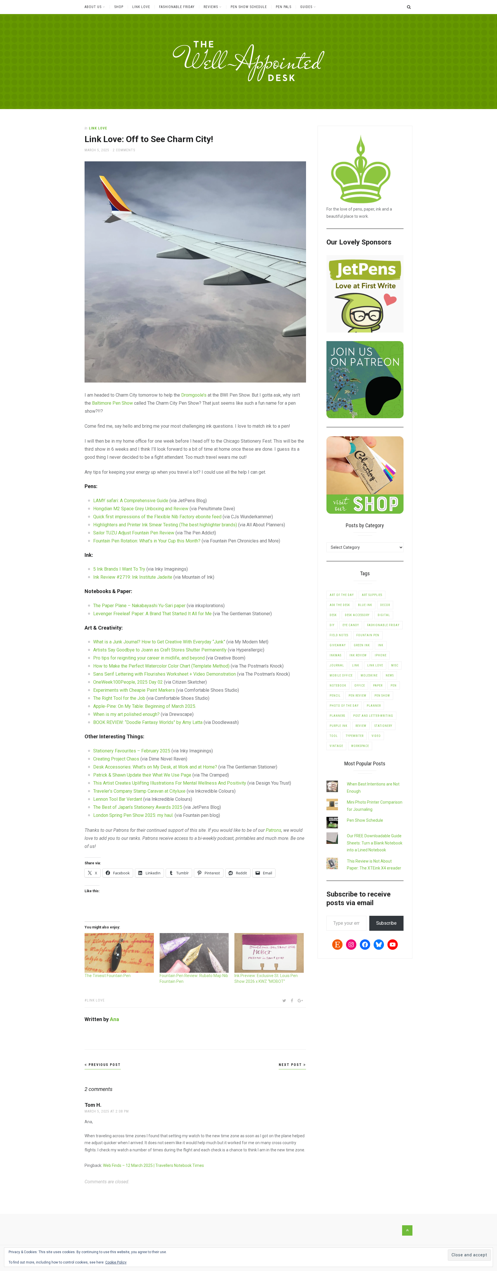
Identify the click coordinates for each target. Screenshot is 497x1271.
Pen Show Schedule (249, 7)
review (360, 725)
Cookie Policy (116, 1262)
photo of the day (344, 705)
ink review (358, 655)
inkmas (335, 655)
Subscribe (386, 923)
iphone (381, 655)
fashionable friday (383, 625)
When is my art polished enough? (126, 714)
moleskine (369, 675)
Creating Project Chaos (116, 759)
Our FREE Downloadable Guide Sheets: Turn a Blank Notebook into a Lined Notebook (374, 843)
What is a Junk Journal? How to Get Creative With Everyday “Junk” (159, 642)
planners (337, 715)
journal (337, 665)
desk (333, 615)
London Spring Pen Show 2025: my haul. (134, 815)
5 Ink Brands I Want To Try (119, 569)
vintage (336, 746)
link (355, 665)
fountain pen (367, 635)
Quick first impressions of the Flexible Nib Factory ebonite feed (157, 516)
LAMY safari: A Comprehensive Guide (130, 500)
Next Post (291, 1065)
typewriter (355, 735)
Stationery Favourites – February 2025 (131, 751)
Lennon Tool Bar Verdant (117, 799)
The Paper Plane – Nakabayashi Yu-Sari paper (139, 605)
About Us (93, 7)
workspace (360, 746)
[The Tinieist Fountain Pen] (119, 952)
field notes (339, 635)
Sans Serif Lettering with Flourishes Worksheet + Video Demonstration (164, 674)
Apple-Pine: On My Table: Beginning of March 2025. (144, 706)
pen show (382, 695)
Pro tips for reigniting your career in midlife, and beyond (149, 658)
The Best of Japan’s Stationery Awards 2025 (137, 807)
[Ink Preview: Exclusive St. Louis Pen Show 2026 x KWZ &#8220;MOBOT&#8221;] (269, 952)
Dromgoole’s (194, 395)
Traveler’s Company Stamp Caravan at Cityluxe (139, 791)
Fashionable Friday (177, 7)
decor (385, 605)
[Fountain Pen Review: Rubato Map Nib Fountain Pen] (194, 952)
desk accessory (357, 615)
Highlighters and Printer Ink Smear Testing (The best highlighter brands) (165, 524)
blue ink (365, 605)
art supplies (372, 595)
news (390, 675)
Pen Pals (283, 7)
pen (394, 685)
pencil (335, 695)
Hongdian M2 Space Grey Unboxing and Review (140, 508)
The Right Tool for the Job (119, 698)
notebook (338, 685)
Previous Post (104, 1065)
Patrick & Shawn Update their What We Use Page (142, 775)
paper (378, 685)
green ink (362, 645)
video (376, 735)
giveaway (338, 645)
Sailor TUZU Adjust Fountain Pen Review (134, 533)
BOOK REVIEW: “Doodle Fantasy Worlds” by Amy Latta (147, 722)
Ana (114, 1019)
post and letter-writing (373, 715)
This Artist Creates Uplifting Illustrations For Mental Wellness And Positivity (169, 783)
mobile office (341, 675)
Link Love (141, 7)
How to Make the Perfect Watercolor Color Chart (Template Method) (161, 666)
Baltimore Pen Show (112, 403)
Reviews (211, 7)
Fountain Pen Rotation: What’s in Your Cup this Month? (146, 541)
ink (380, 645)
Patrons (273, 830)
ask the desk (340, 605)
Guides (306, 7)
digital (384, 615)
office (359, 685)
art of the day (342, 595)
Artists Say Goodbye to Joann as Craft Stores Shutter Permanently (160, 650)
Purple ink (338, 725)
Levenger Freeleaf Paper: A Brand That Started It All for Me (152, 613)
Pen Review (357, 695)
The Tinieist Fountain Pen (108, 975)
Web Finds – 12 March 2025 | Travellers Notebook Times (153, 1165)
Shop (118, 7)
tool (334, 735)
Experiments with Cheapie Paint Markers (134, 690)
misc (394, 665)
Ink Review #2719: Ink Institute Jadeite (132, 577)
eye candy (351, 625)
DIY (332, 625)
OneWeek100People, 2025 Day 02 (128, 682)
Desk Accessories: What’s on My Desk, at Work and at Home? (155, 767)
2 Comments (124, 150)
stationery (383, 725)
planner (374, 705)
